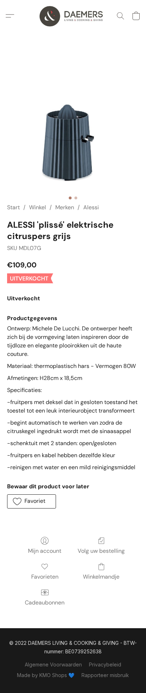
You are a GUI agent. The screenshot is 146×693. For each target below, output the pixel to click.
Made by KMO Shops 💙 (45, 675)
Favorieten (44, 576)
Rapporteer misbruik (105, 675)
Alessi (91, 207)
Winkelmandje (101, 576)
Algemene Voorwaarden (53, 664)
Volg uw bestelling (101, 551)
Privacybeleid (105, 664)
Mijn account (44, 551)
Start (13, 207)
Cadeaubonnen (44, 602)
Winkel (37, 207)
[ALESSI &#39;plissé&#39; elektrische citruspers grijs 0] (73, 126)
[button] (73, 16)
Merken (64, 207)
